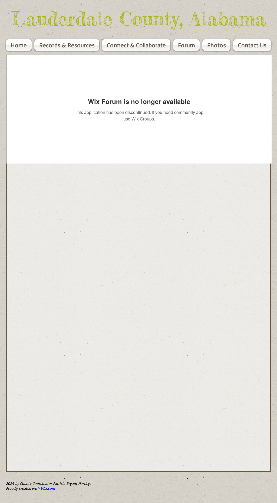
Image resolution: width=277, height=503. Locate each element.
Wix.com (48, 488)
